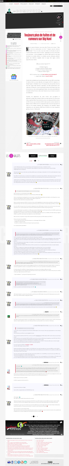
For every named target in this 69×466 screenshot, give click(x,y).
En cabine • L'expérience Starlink (42, 449)
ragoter (33, 156)
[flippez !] (18, 462)
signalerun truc (52, 156)
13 (60, 37)
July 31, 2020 (49, 76)
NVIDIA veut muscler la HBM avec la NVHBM (15, 444)
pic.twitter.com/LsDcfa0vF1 (50, 74)
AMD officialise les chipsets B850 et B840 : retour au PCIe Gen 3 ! (13, 64)
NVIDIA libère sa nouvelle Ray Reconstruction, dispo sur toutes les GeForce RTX (20, 448)
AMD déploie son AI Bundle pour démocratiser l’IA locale (14, 66)
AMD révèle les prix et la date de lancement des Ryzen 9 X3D (14, 56)
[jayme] (12, 462)
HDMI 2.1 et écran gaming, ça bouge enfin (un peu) (33, 144)
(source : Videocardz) (35, 109)
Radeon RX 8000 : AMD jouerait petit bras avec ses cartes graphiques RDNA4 (14, 50)
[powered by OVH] (9, 462)
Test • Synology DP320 (40, 451)
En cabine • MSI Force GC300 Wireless (43, 443)
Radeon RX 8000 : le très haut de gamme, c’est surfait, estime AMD (14, 52)
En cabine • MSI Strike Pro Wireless (42, 444)
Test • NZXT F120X (39, 446)
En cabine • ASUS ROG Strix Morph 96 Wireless (44, 442)
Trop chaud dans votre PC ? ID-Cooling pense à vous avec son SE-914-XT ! (52, 144)
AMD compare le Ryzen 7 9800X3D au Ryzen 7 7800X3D (14, 54)
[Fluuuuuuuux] (22, 462)
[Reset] (61, 6)
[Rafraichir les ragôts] (31, 160)
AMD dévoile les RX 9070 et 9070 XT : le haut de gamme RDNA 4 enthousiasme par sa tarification (14, 46)
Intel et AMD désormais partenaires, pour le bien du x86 (14, 62)
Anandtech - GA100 (29, 344)
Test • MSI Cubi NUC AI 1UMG (41, 445)
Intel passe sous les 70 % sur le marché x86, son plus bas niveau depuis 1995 (20, 451)
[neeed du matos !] (25, 462)
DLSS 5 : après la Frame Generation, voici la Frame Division (17, 442)
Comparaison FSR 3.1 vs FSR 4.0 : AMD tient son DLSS (14, 49)
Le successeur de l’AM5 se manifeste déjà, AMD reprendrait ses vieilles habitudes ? (14, 60)
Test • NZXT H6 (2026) (40, 440)
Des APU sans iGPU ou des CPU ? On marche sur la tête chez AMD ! (14, 58)
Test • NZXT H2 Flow (40, 441)
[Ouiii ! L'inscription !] (59, 17)
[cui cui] (15, 462)
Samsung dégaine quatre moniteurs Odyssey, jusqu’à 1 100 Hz (18, 443)
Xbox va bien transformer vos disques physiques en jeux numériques (19, 445)
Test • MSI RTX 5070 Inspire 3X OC (42, 452)
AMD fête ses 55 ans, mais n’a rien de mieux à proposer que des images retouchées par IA (14, 68)
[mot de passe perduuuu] (59, 25)
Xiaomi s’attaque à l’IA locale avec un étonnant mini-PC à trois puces (19, 454)
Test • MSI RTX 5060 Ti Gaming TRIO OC (43, 450)
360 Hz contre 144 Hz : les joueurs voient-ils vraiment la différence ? (19, 446)
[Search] (54, 6)
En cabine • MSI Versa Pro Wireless (42, 448)
